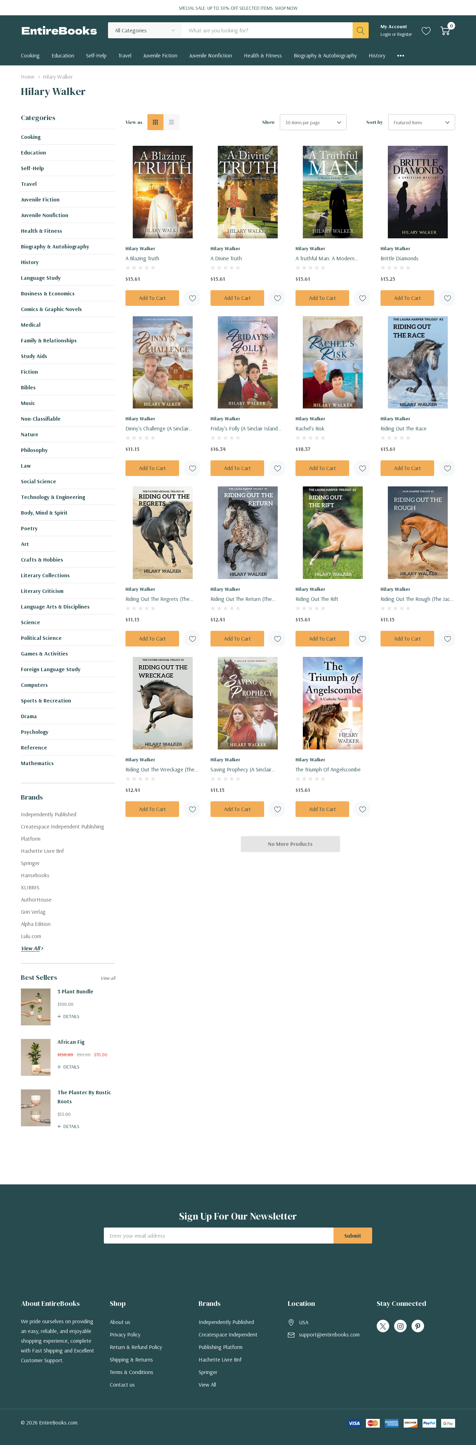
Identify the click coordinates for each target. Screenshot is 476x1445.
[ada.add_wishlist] (192, 298)
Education (33, 152)
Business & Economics (48, 293)
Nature (29, 434)
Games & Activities (44, 653)
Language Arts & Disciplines (55, 606)
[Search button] (361, 30)
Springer (208, 1371)
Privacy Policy (125, 1334)
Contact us (122, 1384)
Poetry (29, 528)
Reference (34, 747)
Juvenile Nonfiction (44, 215)
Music (28, 402)
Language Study (41, 277)
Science (30, 622)
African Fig (70, 1041)
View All (207, 1384)
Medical (30, 324)
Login (386, 34)
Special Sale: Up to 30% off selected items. (238, 8)
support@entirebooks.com (329, 1334)
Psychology (34, 731)
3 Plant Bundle (75, 991)
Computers (34, 684)
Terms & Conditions (131, 1371)
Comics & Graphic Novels (51, 308)
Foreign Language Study (50, 669)
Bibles (28, 387)
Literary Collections (45, 575)
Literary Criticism (42, 590)
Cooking (30, 136)
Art (25, 543)
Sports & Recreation (46, 700)
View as (134, 122)
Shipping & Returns (131, 1359)
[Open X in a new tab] (383, 1326)
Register (404, 34)
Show (268, 122)
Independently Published (226, 1321)
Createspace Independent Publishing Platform (228, 1340)
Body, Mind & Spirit (44, 512)
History (30, 262)
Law (26, 465)
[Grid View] (155, 122)
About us (120, 1321)
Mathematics (37, 763)
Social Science (38, 481)
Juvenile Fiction (40, 199)
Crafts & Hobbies (42, 559)
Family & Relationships (49, 340)
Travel (29, 183)
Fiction (29, 371)
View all (107, 978)
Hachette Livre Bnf (220, 1359)
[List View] (171, 122)
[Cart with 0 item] (445, 30)
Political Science (41, 637)
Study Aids (34, 355)
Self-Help (32, 168)
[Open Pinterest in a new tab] (418, 1326)
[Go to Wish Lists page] (426, 30)
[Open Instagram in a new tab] (400, 1326)
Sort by (374, 122)
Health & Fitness (41, 230)
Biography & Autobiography (55, 246)
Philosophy (34, 449)
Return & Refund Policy (136, 1346)
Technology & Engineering (53, 496)
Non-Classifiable (41, 418)
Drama (29, 716)
